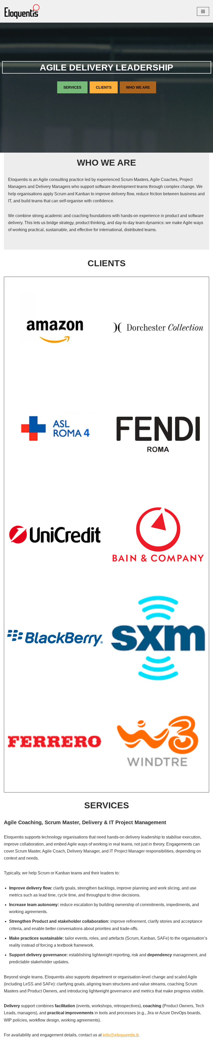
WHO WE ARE (138, 87)
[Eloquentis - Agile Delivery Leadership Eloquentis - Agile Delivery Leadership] (22, 11)
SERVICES (72, 87)
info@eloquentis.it (120, 1035)
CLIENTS (103, 87)
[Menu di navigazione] (203, 11)
